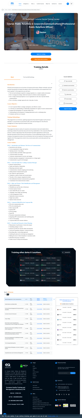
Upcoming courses (36, 387)
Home (20, 4)
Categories (25, 4)
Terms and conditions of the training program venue (42, 405)
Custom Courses (40, 4)
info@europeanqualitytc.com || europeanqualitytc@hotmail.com (63, 387)
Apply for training (68, 109)
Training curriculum (36, 399)
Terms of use (35, 397)
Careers (60, 4)
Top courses (35, 385)
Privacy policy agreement (37, 401)
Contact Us (54, 4)
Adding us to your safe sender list (39, 406)
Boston (9, 9)
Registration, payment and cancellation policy (41, 403)
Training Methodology (28, 77)
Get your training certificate (37, 389)
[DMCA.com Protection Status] (24, 365)
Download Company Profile (38, 408)
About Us (48, 4)
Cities (32, 4)
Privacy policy (51, 416)
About (12, 77)
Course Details (38, 299)
